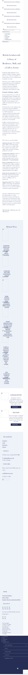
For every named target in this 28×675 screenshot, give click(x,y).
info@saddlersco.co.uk (9, 458)
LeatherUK (5, 160)
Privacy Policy (5, 598)
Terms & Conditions (7, 595)
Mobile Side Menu (5, 31)
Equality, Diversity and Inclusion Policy (11, 600)
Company (4, 441)
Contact (6, 37)
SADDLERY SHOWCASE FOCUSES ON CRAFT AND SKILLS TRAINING (6, 250)
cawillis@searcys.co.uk (7, 473)
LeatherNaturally (14, 160)
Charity (4, 447)
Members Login (8, 39)
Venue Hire (7, 36)
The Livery (16, 412)
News (6, 35)
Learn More (5, 251)
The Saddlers (7, 33)
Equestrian (4, 445)
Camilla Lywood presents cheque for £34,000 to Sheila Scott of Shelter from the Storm (6, 355)
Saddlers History (16, 394)
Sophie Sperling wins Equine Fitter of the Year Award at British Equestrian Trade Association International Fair (7, 329)
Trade (3, 443)
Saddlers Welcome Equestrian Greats (6, 273)
